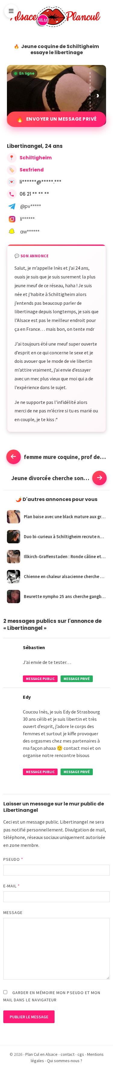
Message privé (77, 678)
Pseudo (13, 859)
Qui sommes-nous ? (64, 1060)
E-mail (11, 886)
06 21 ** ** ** (34, 194)
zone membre (23, 845)
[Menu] (11, 11)
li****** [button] (27, 219)
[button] (98, 95)
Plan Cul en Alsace (41, 1054)
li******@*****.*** (40, 182)
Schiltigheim (36, 157)
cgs (80, 1054)
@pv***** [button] (30, 206)
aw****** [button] (29, 232)
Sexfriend (32, 170)
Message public (40, 678)
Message (13, 912)
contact (67, 1054)
